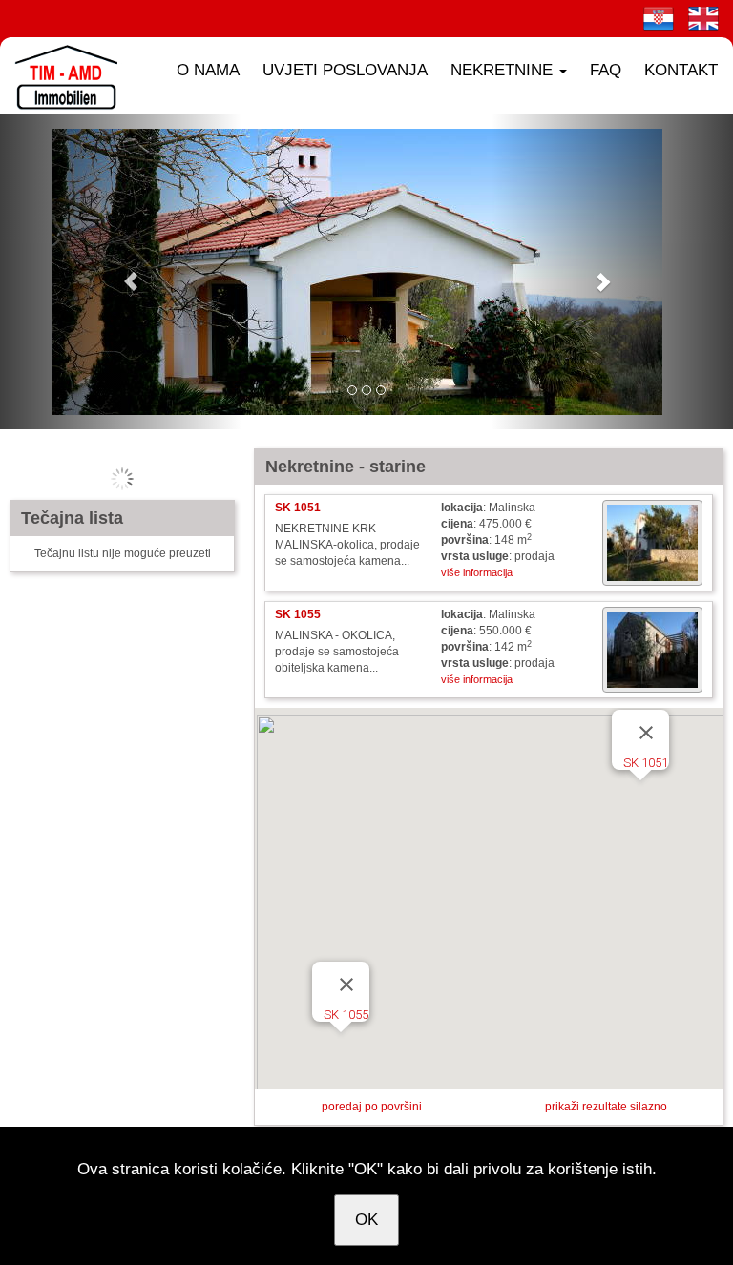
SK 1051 (645, 763)
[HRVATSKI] (658, 18)
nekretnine (503, 70)
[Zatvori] (646, 733)
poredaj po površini (372, 1106)
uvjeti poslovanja (345, 70)
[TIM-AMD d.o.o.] (62, 75)
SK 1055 (346, 1014)
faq (605, 70)
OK (366, 1220)
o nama (208, 70)
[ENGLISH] (703, 18)
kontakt (681, 70)
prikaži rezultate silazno (606, 1106)
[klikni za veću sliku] (652, 543)
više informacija (477, 572)
